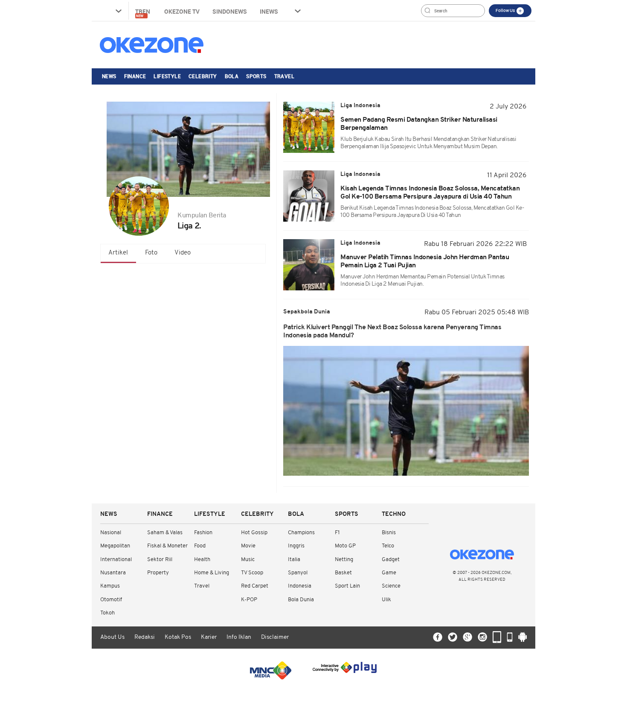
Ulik (386, 600)
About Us (112, 637)
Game (389, 573)
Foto (151, 253)
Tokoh (107, 613)
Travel (284, 76)
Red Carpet (254, 586)
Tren (143, 12)
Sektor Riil (159, 559)
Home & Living (211, 573)
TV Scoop (252, 573)
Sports (256, 76)
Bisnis (389, 532)
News (109, 76)
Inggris (296, 546)
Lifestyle (167, 76)
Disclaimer (275, 637)
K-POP (249, 600)
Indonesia (299, 586)
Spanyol (298, 573)
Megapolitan (115, 546)
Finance (135, 76)
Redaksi (144, 637)
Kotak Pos (178, 637)
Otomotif (111, 600)
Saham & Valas (165, 532)
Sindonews (229, 11)
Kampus (110, 586)
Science (391, 586)
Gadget (391, 559)
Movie (248, 546)
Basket (343, 573)
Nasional (110, 532)
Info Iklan (238, 637)
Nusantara (113, 573)
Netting (344, 559)
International (116, 559)
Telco (388, 546)
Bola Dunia (301, 600)
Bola (232, 76)
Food (200, 546)
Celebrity (203, 76)
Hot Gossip (254, 532)
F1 (337, 532)
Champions (301, 532)
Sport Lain (347, 586)
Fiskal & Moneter (167, 546)
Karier (209, 637)
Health (202, 559)
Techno (394, 514)
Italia (294, 559)
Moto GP (345, 546)
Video (182, 253)
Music (248, 559)
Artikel (118, 253)
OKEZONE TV (182, 11)
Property (158, 573)
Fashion (203, 532)
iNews (269, 11)
